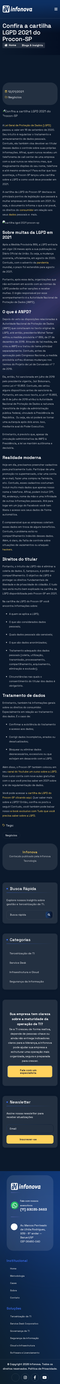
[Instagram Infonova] (25, 1377)
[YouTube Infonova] (44, 1377)
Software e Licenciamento (25, 1352)
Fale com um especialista (28, 1071)
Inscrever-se (28, 1139)
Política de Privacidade (42, 1368)
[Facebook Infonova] (35, 1377)
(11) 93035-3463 (33, 1209)
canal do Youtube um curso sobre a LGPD (31, 771)
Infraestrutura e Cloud (24, 972)
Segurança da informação (24, 1338)
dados (12, 214)
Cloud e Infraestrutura (22, 1345)
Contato (15, 1297)
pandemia (43, 262)
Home (12, 45)
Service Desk (18, 963)
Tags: (10, 825)
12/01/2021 (16, 91)
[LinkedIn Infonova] (16, 1377)
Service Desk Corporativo (24, 1323)
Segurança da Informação (27, 981)
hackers (7, 549)
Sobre (13, 1290)
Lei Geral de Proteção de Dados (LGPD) (28, 125)
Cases (13, 1283)
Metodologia (17, 1275)
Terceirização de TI (22, 953)
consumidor (27, 210)
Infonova (35, 1364)
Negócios (15, 97)
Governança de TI (20, 1330)
